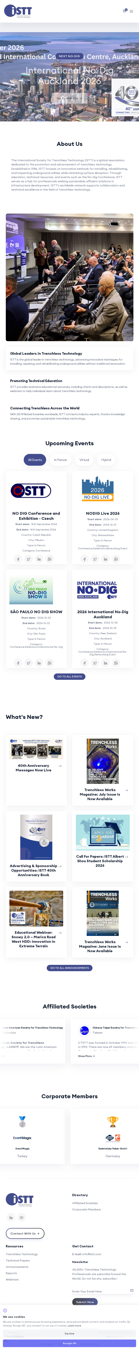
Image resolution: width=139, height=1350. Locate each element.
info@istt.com (91, 1254)
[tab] (69, 358)
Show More (74, 1056)
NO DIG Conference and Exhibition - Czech (36, 516)
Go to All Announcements (69, 968)
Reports (11, 1273)
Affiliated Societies (85, 1203)
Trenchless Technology (22, 1254)
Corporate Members (86, 1209)
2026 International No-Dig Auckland (102, 614)
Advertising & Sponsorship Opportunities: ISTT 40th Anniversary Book (33, 870)
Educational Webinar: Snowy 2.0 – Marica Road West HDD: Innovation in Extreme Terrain (34, 939)
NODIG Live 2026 (103, 513)
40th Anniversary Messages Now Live (33, 767)
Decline (69, 1333)
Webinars (12, 1279)
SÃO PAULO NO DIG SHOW (36, 611)
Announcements (17, 1267)
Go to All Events (69, 676)
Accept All (69, 1343)
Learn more (74, 1325)
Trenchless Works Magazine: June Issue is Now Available (100, 946)
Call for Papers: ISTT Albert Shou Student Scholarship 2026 (100, 861)
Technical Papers (18, 1260)
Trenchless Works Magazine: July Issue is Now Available (100, 794)
